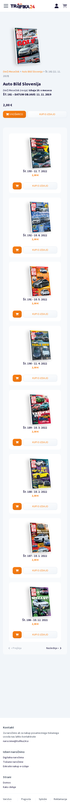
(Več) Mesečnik (11, 72)
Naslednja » (52, 648)
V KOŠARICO (16, 114)
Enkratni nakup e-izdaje (16, 766)
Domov (7, 783)
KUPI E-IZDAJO (47, 114)
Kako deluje (9, 787)
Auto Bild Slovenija (32, 72)
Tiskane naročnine (13, 762)
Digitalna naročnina (13, 757)
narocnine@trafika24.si (16, 741)
